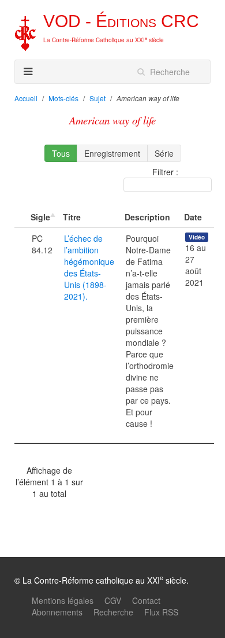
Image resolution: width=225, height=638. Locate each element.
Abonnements (57, 612)
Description (147, 217)
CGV (112, 600)
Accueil (26, 98)
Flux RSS (161, 612)
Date (193, 217)
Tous (61, 153)
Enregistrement (112, 153)
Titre (72, 217)
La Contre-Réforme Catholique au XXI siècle (103, 40)
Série (164, 153)
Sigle (40, 217)
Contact (146, 600)
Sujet (97, 98)
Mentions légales (62, 600)
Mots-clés (63, 98)
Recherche (113, 612)
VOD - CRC (121, 21)
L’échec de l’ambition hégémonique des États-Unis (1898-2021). (89, 267)
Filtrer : (165, 172)
